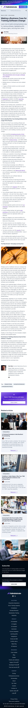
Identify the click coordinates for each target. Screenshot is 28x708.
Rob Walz (6, 32)
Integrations (14, 636)
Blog (14, 655)
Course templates (14, 631)
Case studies (14, 652)
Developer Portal (13, 664)
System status (13, 690)
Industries (14, 615)
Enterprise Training (8, 384)
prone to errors (13, 139)
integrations (5, 99)
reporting (21, 99)
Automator (14, 629)
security (19, 230)
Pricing (14, 673)
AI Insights (14, 624)
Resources (3, 10)
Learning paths (14, 634)
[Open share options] (26, 10)
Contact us (14, 688)
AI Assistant (14, 626)
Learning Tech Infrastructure (19, 384)
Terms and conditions (14, 701)
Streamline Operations (14, 603)
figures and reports (20, 170)
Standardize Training (14, 613)
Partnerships (14, 678)
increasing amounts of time (17, 134)
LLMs (13, 693)
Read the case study (6, 3)
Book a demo (23, 6)
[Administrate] (10, 7)
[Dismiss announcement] (26, 2)
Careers (14, 685)
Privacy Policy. (7, 581)
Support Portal (13, 662)
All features (14, 646)
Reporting (14, 643)
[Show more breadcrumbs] (8, 10)
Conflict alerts (14, 641)
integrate (15, 186)
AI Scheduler (14, 621)
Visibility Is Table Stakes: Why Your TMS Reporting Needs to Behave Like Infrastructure (13, 478)
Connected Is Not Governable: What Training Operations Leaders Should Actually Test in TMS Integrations (12, 519)
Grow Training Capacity (14, 605)
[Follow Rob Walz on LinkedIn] (9, 377)
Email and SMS (14, 639)
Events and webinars (14, 660)
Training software (6, 431)
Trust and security (13, 667)
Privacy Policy (14, 699)
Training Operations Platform (7, 386)
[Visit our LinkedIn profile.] (13, 596)
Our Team (14, 683)
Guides (14, 657)
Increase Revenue (14, 610)
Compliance (14, 608)
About (14, 680)
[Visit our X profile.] (15, 596)
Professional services (14, 676)
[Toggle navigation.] (1, 7)
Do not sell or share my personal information (14, 703)
